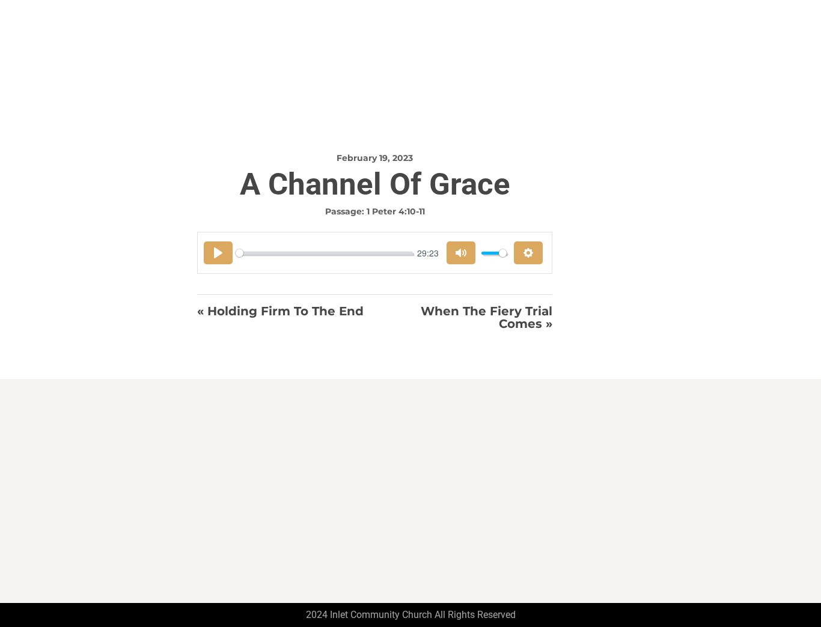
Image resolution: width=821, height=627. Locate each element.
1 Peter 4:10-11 (396, 211)
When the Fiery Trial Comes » (486, 317)
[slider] (324, 253)
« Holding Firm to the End (280, 311)
